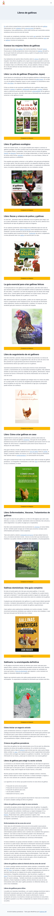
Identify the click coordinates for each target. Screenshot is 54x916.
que (35, 36)
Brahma (6, 815)
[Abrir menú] (51, 3)
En (4, 26)
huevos (45, 49)
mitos (10, 870)
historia (7, 868)
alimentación (26, 89)
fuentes (6, 153)
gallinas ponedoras (25, 229)
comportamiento (21, 455)
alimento (22, 750)
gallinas (45, 26)
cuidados (18, 28)
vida (36, 461)
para (45, 38)
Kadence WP (43, 911)
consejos (39, 89)
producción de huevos (27, 535)
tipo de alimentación (21, 671)
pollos (12, 83)
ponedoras (26, 439)
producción (32, 233)
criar (8, 83)
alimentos (13, 153)
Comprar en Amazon (27, 138)
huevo (5, 876)
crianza (36, 59)
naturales (20, 155)
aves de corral (29, 28)
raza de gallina (34, 451)
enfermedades (36, 91)
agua (15, 752)
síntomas (37, 527)
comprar (12, 89)
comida (45, 451)
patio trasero (39, 79)
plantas (40, 51)
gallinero (8, 40)
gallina (22, 235)
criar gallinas (19, 49)
